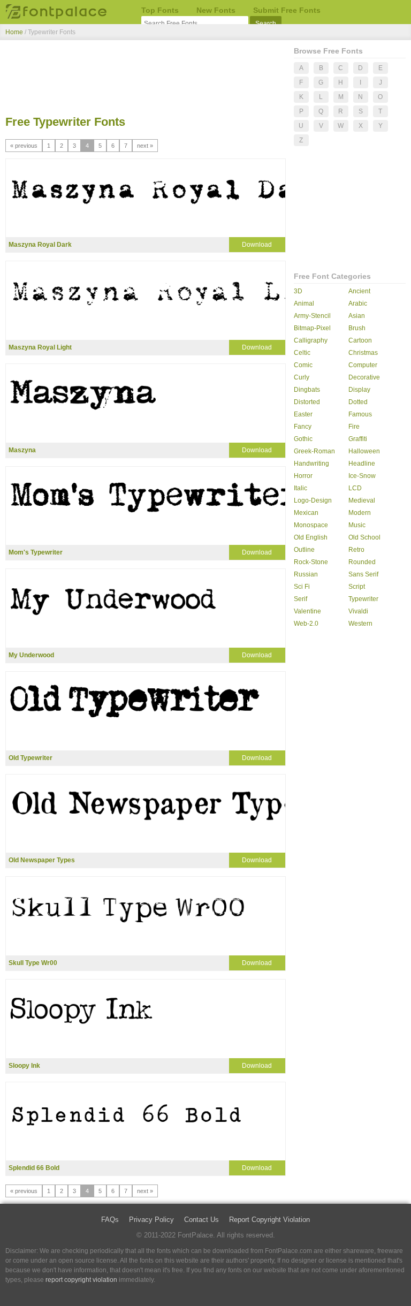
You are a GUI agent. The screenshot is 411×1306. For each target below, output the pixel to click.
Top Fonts (160, 10)
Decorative (364, 377)
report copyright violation (81, 1280)
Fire (354, 426)
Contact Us (201, 1220)
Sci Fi (302, 586)
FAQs (110, 1220)
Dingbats (307, 389)
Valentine (307, 611)
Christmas (363, 352)
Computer (362, 365)
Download (257, 244)
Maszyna (22, 450)
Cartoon (360, 340)
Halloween (364, 451)
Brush (357, 328)
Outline (304, 549)
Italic (300, 488)
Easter (303, 414)
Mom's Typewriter (36, 552)
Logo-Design (313, 500)
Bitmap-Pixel (312, 328)
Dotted (358, 402)
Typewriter (363, 599)
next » (145, 145)
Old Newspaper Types (42, 860)
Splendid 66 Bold (34, 1168)
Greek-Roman (314, 451)
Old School (364, 537)
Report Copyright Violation (269, 1220)
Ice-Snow (362, 476)
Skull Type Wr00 (33, 963)
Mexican (306, 513)
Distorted (307, 402)
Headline (361, 463)
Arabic (357, 303)
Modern (359, 513)
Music (357, 525)
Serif (300, 599)
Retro (356, 549)
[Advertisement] (145, 79)
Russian (306, 574)
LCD (355, 488)
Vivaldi (358, 611)
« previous (23, 145)
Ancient (359, 291)
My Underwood (31, 655)
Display (359, 389)
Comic (303, 365)
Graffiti (357, 439)
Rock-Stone (311, 562)
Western (360, 623)
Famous (360, 414)
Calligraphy (311, 340)
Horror (303, 476)
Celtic (302, 352)
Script (356, 586)
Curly (301, 377)
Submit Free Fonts (287, 10)
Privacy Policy (151, 1220)
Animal (304, 303)
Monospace (311, 525)
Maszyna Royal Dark (40, 244)
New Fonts (215, 10)
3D (298, 291)
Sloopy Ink (24, 1065)
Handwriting (311, 463)
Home (14, 32)
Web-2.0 (306, 623)
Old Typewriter (30, 758)
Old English (311, 537)
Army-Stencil (312, 316)
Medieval (361, 500)
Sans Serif (363, 574)
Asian (356, 316)
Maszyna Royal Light (40, 347)
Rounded (362, 562)
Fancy (302, 426)
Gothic (303, 439)
